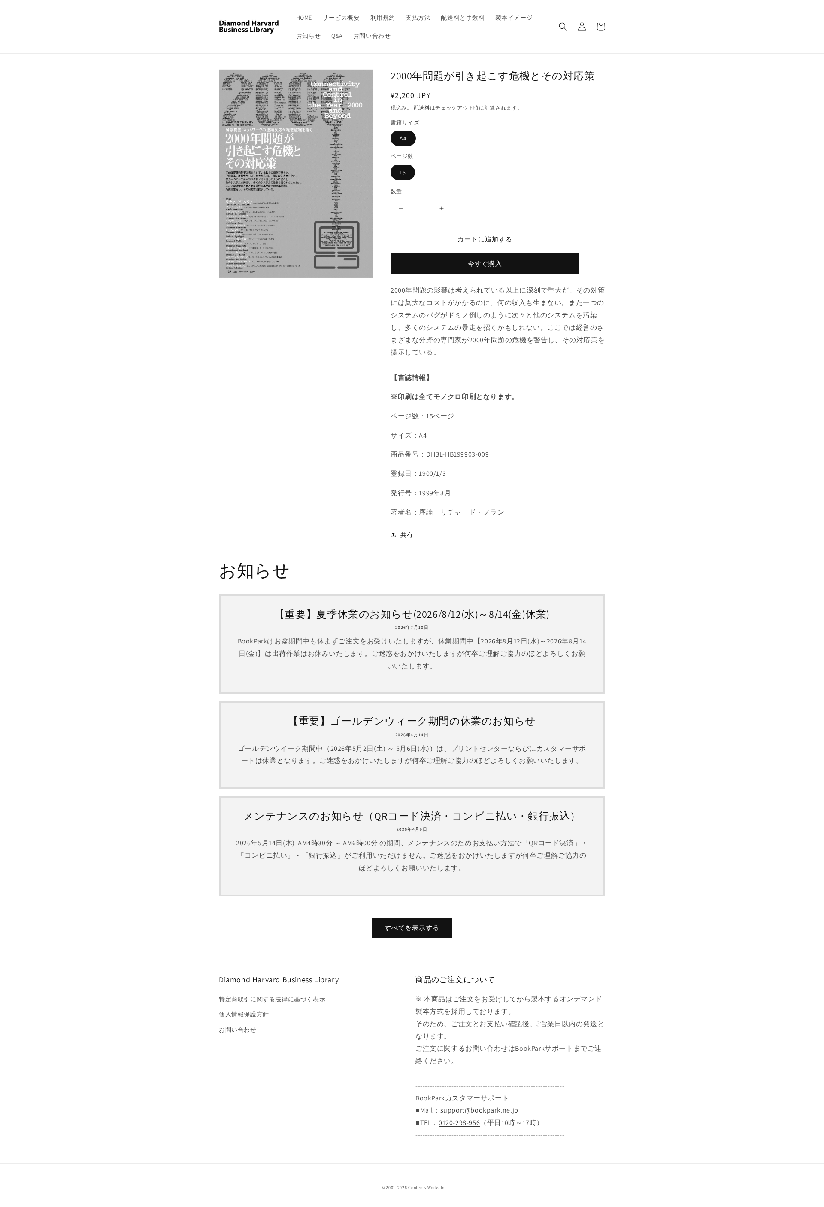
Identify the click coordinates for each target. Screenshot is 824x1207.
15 (403, 172)
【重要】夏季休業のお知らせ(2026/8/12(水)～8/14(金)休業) (412, 614)
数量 (396, 191)
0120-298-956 (459, 1122)
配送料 (422, 107)
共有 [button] (406, 535)
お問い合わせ (238, 1029)
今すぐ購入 (485, 263)
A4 (403, 138)
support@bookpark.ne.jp (479, 1110)
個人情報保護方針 (244, 1014)
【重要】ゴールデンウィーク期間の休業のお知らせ (412, 721)
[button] (563, 26)
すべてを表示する (412, 928)
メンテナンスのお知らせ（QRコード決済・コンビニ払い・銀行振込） (412, 816)
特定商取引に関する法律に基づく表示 (272, 999)
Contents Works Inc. (428, 1187)
